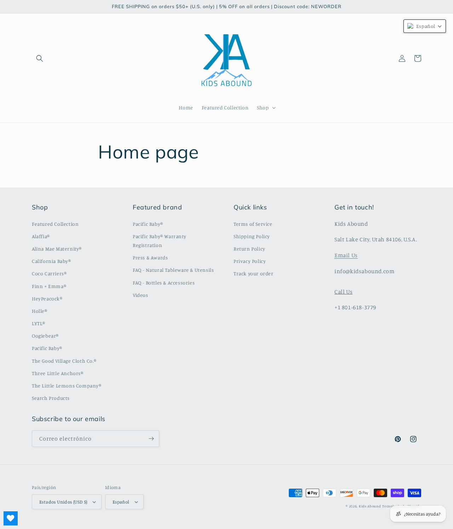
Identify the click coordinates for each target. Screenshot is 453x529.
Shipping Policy (252, 236)
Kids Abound (370, 506)
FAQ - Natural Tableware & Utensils (173, 270)
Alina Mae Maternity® (57, 249)
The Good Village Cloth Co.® (64, 361)
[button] (39, 58)
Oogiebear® (45, 336)
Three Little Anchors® (58, 373)
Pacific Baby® (47, 348)
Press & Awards (150, 257)
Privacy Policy (250, 261)
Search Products (51, 398)
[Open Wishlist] (11, 518)
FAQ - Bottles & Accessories (164, 283)
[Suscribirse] (151, 438)
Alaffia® (41, 236)
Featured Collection (55, 224)
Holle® (39, 311)
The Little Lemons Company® (67, 386)
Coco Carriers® (49, 273)
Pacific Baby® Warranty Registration (159, 240)
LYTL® (38, 323)
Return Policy (249, 249)
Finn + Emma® (49, 286)
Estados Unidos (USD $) (63, 502)
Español (121, 502)
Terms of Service (253, 224)
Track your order (254, 273)
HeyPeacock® (47, 298)
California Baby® (51, 261)
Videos (140, 295)
